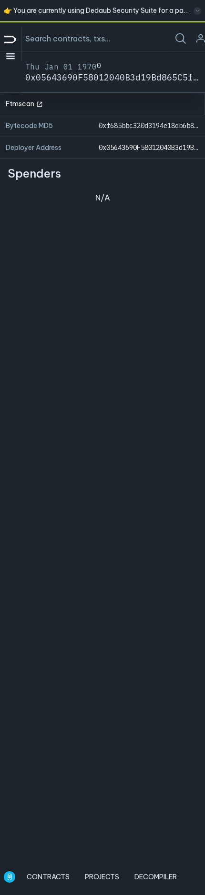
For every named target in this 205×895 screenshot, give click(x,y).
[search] (180, 38)
